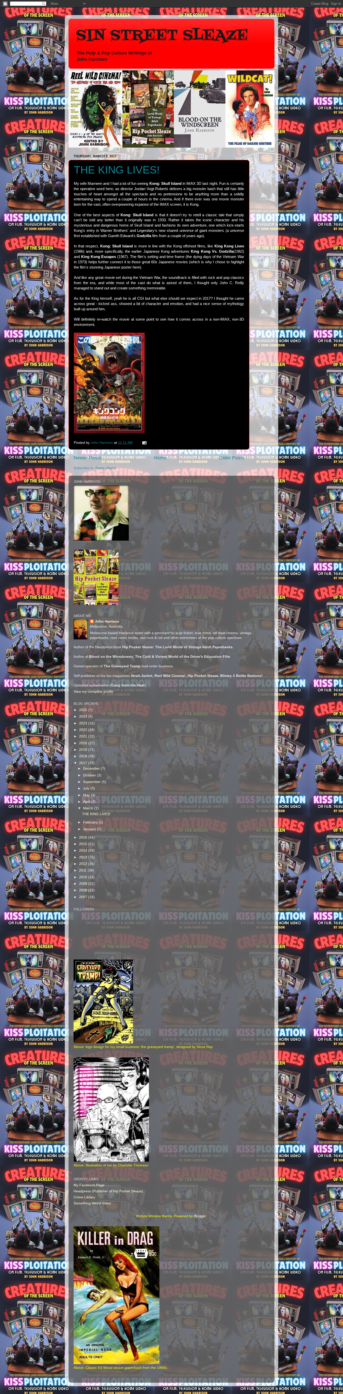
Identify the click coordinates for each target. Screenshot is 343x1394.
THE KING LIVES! (117, 170)
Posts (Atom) (105, 468)
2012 (83, 864)
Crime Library (84, 1197)
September (92, 782)
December (92, 768)
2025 (83, 710)
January (90, 829)
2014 (83, 850)
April (87, 802)
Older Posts (231, 457)
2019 (83, 750)
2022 (83, 730)
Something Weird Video (92, 1203)
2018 (83, 756)
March (88, 808)
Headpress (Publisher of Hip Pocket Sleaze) (108, 1191)
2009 (83, 884)
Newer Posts (87, 457)
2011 (83, 870)
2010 (83, 877)
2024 (83, 716)
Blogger (200, 1216)
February (91, 822)
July (86, 788)
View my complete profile (93, 691)
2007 (83, 897)
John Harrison (107, 621)
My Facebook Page (89, 1185)
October (90, 775)
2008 (83, 890)
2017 (83, 763)
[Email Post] (144, 443)
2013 (83, 857)
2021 (83, 736)
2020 (83, 743)
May (87, 795)
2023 (83, 723)
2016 (83, 837)
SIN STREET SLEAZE (162, 35)
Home (160, 457)
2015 (83, 844)
